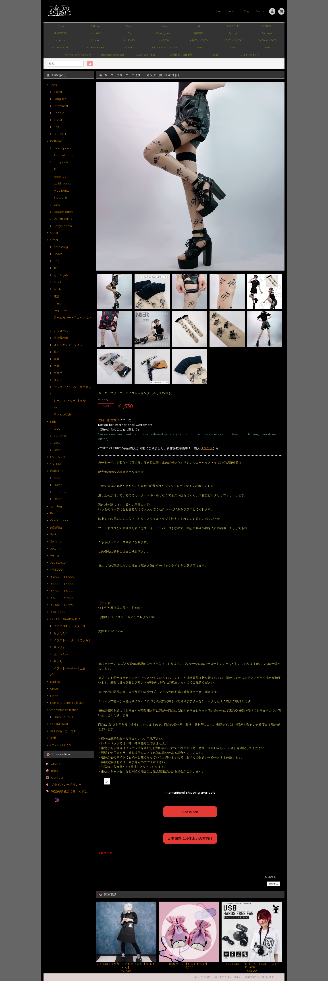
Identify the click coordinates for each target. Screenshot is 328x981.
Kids (198, 26)
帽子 (56, 268)
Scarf (57, 282)
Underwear (62, 330)
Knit (56, 127)
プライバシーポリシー (66, 784)
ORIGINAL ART (63, 717)
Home (218, 11)
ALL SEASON (129, 40)
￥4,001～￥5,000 (267, 40)
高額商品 (198, 33)
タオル (58, 380)
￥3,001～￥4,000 (233, 40)
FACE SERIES (233, 26)
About (233, 11)
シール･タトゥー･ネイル (70, 400)
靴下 (56, 352)
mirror (58, 303)
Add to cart (190, 811)
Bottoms (95, 26)
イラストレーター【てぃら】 (72, 640)
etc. (56, 407)
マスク (58, 373)
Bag (57, 261)
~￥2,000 (164, 40)
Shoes (58, 254)
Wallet (58, 289)
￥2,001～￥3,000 (198, 40)
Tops (61, 26)
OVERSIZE (267, 26)
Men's (267, 47)
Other (164, 26)
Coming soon (164, 33)
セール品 (95, 33)
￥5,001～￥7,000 (61, 47)
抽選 (215, 54)
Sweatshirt (61, 106)
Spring (233, 33)
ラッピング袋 (62, 414)
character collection (112, 54)
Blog (246, 11)
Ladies (198, 47)
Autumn (61, 40)
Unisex (233, 47)
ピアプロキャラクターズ (69, 626)
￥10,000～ (129, 47)
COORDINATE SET (147, 54)
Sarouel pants (64, 155)
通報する (273, 883)
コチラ (207, 448)
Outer (129, 26)
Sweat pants (62, 148)
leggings (60, 176)
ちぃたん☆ (61, 633)
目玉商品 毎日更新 (181, 54)
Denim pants (63, 218)
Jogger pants (63, 211)
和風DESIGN (61, 33)
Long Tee (60, 99)
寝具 (56, 359)
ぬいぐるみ (61, 275)
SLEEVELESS (62, 134)
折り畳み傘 (61, 337)
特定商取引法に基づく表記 (69, 791)
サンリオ (59, 647)
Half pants (61, 162)
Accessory (61, 247)
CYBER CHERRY (250, 54)
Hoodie (59, 113)
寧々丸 (58, 661)
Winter (95, 40)
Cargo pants (63, 226)
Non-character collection (78, 54)
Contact (261, 11)
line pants (60, 197)
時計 (56, 296)
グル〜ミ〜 (61, 654)
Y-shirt (58, 120)
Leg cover (61, 310)
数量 (100, 780)
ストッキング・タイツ (68, 345)
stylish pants (62, 183)
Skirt (57, 169)
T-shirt (58, 91)
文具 (56, 366)
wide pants (61, 190)
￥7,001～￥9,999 (95, 47)
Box (130, 33)
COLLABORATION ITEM (164, 47)
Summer (267, 33)
